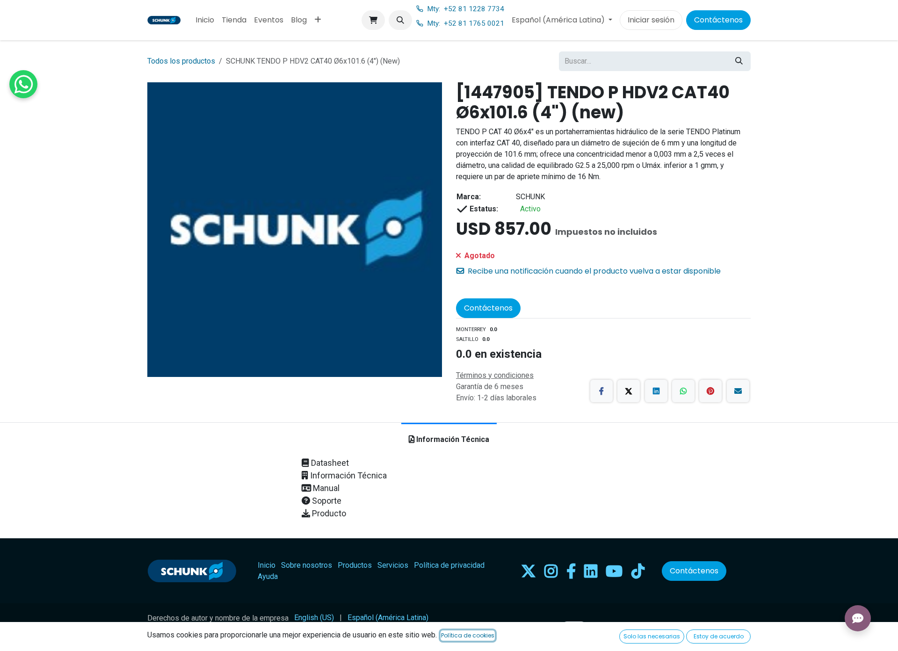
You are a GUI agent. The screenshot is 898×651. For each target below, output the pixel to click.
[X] (628, 391)
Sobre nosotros (306, 565)
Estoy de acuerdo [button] (719, 636)
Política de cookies (467, 635)
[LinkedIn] (656, 391)
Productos (355, 565)
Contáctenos (718, 19)
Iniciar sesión (651, 19)
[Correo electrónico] (738, 391)
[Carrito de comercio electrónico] (373, 20)
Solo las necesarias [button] (651, 636)
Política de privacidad (449, 565)
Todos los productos (181, 61)
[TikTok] (638, 571)
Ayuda (268, 576)
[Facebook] (601, 391)
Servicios (392, 565)
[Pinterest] (710, 391)
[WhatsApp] (683, 391)
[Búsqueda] (739, 61)
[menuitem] (205, 20)
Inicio (266, 565)
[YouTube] (614, 571)
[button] (400, 20)
